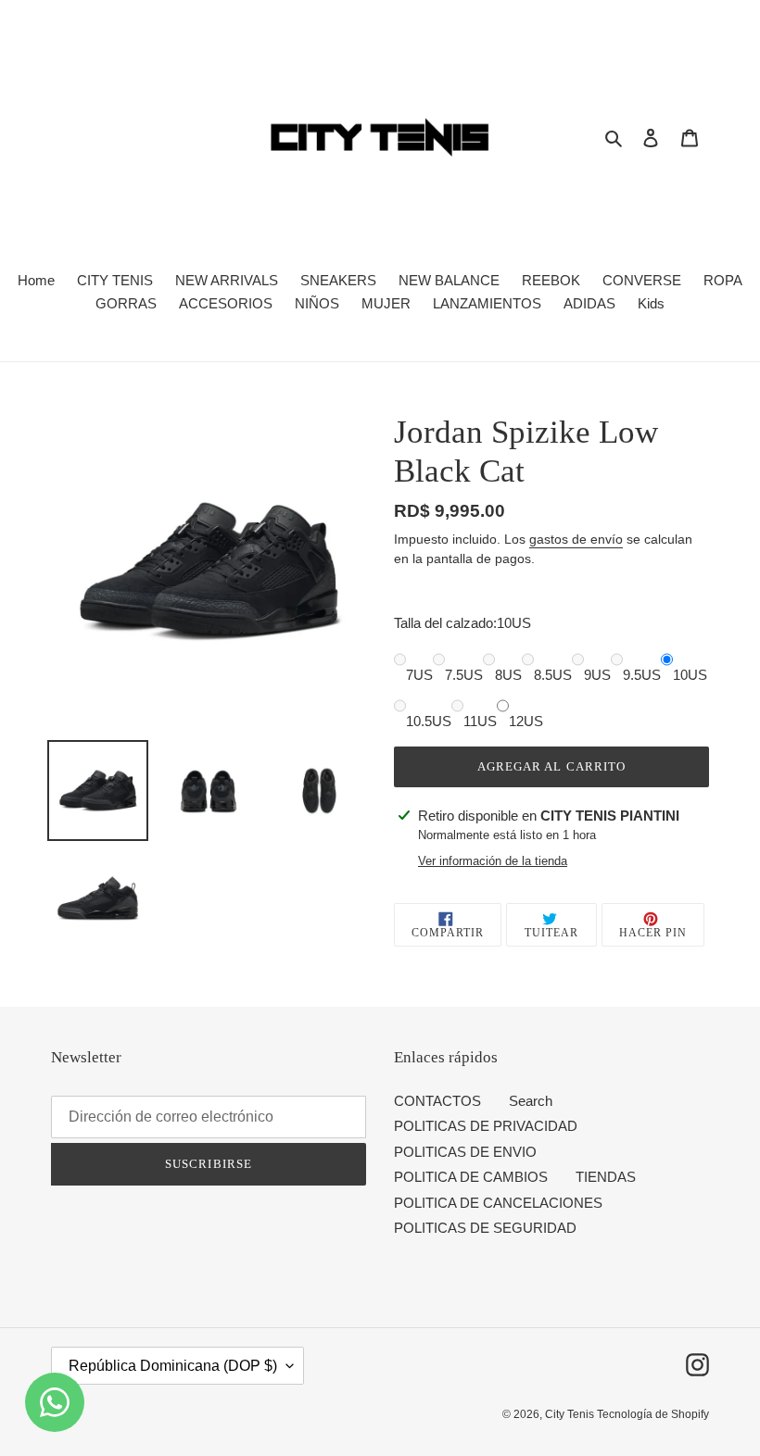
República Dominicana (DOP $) (173, 1366)
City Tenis (571, 1414)
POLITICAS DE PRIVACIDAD (485, 1126)
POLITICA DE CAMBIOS (471, 1177)
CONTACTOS (437, 1101)
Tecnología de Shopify (653, 1414)
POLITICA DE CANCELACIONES (498, 1203)
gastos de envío (576, 539)
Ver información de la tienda (492, 861)
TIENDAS (606, 1177)
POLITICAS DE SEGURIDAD (485, 1228)
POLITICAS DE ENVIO (465, 1152)
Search (530, 1101)
